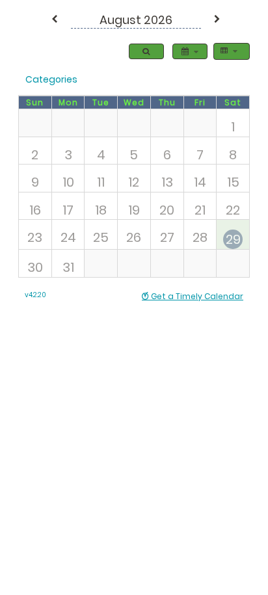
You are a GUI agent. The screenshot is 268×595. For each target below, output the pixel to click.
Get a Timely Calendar (196, 296)
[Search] (146, 51)
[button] (54, 19)
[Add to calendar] (190, 51)
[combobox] (229, 51)
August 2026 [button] (136, 20)
